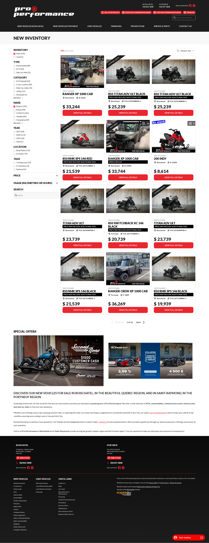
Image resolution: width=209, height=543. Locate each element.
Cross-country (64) (24, 84)
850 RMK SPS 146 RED (77, 158)
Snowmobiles (18, 498)
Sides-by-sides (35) (24, 88)
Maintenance (62, 508)
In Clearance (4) (22, 166)
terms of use (164, 483)
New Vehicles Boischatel (30, 26)
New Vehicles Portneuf (65, 26)
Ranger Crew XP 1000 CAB (128, 291)
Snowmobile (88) (23, 65)
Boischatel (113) (23, 150)
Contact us (102, 422)
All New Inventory (19, 483)
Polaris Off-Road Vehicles (22, 518)
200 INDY (160, 158)
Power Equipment (19, 515)
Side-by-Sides (18, 495)
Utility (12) (20, 91)
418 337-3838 (164, 7)
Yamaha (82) (21, 116)
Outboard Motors (19, 512)
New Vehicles (21, 479)
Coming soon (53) (23, 162)
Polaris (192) (21, 106)
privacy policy (153, 483)
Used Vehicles (94, 26)
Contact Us (185, 26)
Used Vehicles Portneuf (43, 489)
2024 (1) (19, 141)
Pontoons (17, 503)
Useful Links (65, 479)
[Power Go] (138, 493)
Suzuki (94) (20, 109)
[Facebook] (190, 5)
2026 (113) (20, 135)
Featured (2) (21, 169)
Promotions (137, 26)
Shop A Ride (130, 489)
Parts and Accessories (65, 511)
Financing (116, 26)
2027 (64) (20, 131)
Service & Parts (162, 26)
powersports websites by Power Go (148, 487)
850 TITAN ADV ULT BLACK (126, 94)
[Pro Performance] (44, 12)
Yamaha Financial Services (66, 500)
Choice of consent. (176, 483)
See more (17, 98)
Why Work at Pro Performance (63, 493)
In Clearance (18, 486)
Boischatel (148, 4)
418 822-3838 (148, 7)
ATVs (15, 492)
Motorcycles (18, 489)
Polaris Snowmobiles (20, 521)
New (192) (20, 53)
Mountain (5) (21, 94)
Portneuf (163, 4)
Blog (59, 486)
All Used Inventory (42, 483)
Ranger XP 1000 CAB (78, 94)
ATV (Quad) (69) (23, 81)
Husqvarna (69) (22, 120)
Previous (119, 322)
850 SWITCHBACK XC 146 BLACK (125, 224)
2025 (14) (20, 138)
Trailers (16, 509)
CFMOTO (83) (22, 113)
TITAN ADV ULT (73, 223)
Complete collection (20, 530)
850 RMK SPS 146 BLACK (79, 291)
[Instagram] (194, 5)
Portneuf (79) (21, 154)
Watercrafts (17, 506)
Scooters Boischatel (20, 501)
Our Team (61, 489)
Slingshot (16, 524)
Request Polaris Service (66, 514)
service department (158, 413)
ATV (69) (20, 69)
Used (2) (19, 57)
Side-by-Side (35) (23, 72)
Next (138, 322)
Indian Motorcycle (19, 527)
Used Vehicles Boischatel (44, 486)
